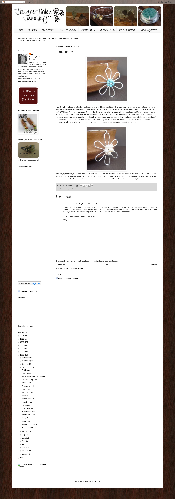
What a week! (27, 421)
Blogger (97, 481)
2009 (22, 352)
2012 (22, 342)
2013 (22, 339)
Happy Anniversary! (29, 428)
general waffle (72, 189)
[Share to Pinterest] (91, 185)
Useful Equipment (148, 30)
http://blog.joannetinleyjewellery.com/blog (62, 38)
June (24, 438)
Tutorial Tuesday (28, 399)
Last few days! (27, 373)
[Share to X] (86, 185)
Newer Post (61, 265)
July (24, 435)
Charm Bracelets (28, 408)
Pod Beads (26, 370)
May (24, 441)
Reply (65, 220)
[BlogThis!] (84, 185)
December (26, 358)
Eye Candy (26, 405)
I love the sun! (27, 402)
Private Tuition (88, 30)
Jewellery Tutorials (67, 30)
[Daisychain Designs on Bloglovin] (29, 285)
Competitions (27, 418)
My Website (48, 30)
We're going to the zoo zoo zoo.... (34, 376)
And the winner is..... (29, 415)
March (24, 447)
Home (20, 30)
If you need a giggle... (30, 412)
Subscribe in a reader (26, 326)
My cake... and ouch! (29, 424)
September (26, 367)
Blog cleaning (27, 389)
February (25, 451)
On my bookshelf (127, 30)
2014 (22, 336)
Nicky (93, 109)
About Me (32, 30)
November (26, 361)
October (25, 364)
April (24, 444)
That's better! (26, 383)
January (25, 454)
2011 (22, 345)
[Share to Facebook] (89, 185)
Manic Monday (27, 392)
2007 (22, 458)
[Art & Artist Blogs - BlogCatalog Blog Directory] (33, 467)
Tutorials (25, 396)
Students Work (107, 30)
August (25, 432)
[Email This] (81, 185)
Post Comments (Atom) (74, 269)
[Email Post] (77, 185)
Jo (32, 54)
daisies (64, 189)
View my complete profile (27, 81)
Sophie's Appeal (28, 386)
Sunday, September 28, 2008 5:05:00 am (88, 204)
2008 (22, 355)
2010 (22, 349)
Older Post (153, 265)
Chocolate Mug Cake (30, 380)
